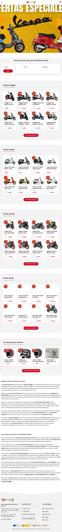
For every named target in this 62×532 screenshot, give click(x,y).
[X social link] (25, 518)
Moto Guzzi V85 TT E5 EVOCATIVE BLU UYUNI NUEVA (52, 317)
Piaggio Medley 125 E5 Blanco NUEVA (51, 124)
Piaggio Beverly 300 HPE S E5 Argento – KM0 (23, 104)
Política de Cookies (45, 529)
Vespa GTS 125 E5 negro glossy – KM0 (38, 168)
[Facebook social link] (23, 518)
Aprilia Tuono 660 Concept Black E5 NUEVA (23, 252)
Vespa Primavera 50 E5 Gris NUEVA (52, 167)
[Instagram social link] (28, 518)
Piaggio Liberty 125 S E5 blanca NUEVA (38, 104)
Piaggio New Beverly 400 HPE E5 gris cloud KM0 (52, 104)
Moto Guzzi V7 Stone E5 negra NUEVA (23, 317)
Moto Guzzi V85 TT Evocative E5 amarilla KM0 (52, 297)
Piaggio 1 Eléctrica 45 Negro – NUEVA (23, 123)
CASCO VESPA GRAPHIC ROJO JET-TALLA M (8, 361)
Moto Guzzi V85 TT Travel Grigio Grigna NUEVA (9, 317)
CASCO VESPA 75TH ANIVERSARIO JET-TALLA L (38, 361)
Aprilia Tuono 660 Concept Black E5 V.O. (9, 252)
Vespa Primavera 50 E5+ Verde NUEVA (9, 168)
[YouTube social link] (31, 518)
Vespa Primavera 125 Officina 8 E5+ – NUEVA (23, 168)
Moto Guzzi (7, 299)
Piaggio (6, 106)
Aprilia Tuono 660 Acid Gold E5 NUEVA (52, 233)
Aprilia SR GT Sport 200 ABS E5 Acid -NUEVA (9, 233)
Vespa (6, 170)
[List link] (10, 519)
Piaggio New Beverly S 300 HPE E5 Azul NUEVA (38, 124)
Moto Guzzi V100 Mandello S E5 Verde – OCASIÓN (38, 317)
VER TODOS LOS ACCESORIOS (31, 370)
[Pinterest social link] (34, 518)
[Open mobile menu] (1, 2)
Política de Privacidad (17, 529)
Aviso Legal (37, 529)
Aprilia (6, 235)
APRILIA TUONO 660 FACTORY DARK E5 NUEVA (22, 233)
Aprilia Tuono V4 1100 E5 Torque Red (51, 252)
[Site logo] (31, 2)
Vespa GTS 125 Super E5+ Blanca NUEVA (38, 188)
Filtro (8, 71)
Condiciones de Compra (28, 529)
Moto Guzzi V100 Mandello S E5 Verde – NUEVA (23, 297)
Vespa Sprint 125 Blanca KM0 (51, 187)
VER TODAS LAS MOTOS (31, 135)
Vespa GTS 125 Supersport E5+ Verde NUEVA (23, 188)
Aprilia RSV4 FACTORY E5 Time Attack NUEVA (38, 233)
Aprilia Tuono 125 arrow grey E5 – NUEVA (37, 252)
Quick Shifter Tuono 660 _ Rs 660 (51, 361)
